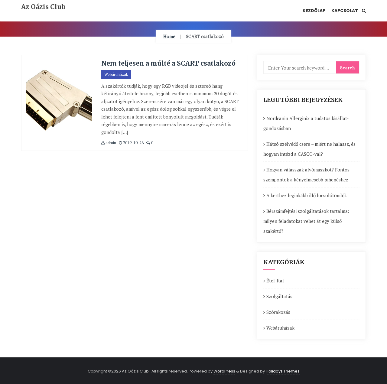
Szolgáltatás (279, 296)
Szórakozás (278, 312)
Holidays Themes (283, 371)
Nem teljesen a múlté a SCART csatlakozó (168, 63)
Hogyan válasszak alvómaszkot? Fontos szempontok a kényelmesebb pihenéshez (306, 175)
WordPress (224, 371)
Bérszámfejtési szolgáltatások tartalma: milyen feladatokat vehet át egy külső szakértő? (306, 221)
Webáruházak (116, 74)
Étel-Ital (275, 281)
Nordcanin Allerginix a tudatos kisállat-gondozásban (306, 123)
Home (169, 36)
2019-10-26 (133, 142)
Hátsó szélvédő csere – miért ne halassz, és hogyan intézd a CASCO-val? (309, 149)
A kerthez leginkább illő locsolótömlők (306, 195)
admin (110, 142)
